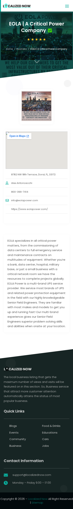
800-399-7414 (19, 192)
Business (21, 48)
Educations (49, 432)
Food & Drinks (51, 426)
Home (9, 48)
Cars (45, 439)
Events (14, 432)
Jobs (45, 446)
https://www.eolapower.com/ (29, 209)
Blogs (13, 426)
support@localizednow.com (32, 475)
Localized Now (38, 499)
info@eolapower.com (24, 200)
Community (17, 439)
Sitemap (37, 503)
